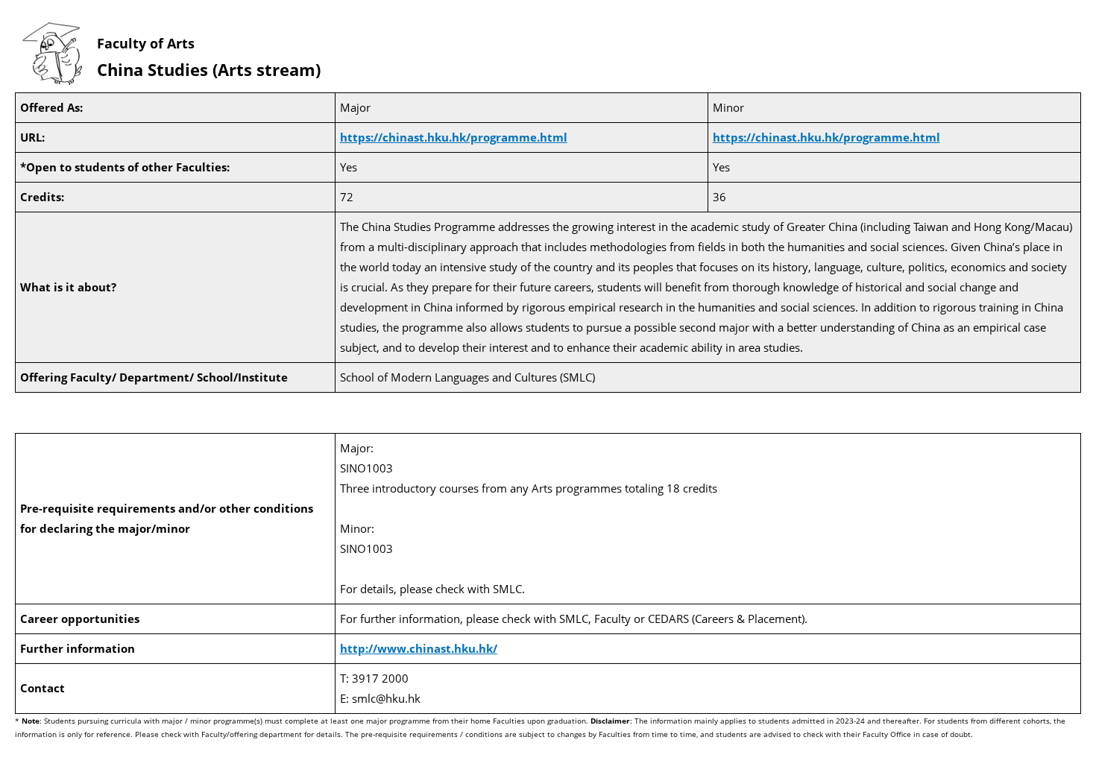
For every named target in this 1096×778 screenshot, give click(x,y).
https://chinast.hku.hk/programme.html (453, 137)
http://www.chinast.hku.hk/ (418, 648)
